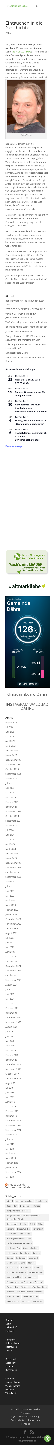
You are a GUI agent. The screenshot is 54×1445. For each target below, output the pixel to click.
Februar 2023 (11, 909)
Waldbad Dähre (13, 1296)
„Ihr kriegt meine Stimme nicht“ (20, 331)
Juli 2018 (9, 1139)
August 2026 (11, 722)
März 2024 (10, 848)
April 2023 (10, 900)
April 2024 (10, 844)
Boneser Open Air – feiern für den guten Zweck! (30, 394)
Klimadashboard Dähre (16, 352)
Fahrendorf (38, 1229)
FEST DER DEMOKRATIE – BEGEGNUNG (25, 309)
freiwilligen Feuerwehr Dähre (19, 1238)
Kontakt (25, 1423)
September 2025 (13, 773)
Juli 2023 (9, 886)
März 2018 (10, 1158)
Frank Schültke (25, 1233)
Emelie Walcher (23, 1229)
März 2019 (10, 1106)
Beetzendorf (12, 1206)
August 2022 (11, 933)
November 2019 (13, 1069)
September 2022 (13, 928)
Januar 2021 (11, 1012)
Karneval (36, 1253)
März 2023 (10, 905)
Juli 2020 (9, 1031)
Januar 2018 (11, 1167)
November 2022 (13, 923)
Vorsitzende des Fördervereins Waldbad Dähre (27, 1287)
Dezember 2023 (13, 862)
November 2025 (13, 764)
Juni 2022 (9, 942)
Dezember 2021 (13, 966)
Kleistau (10, 1258)
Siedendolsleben (36, 1272)
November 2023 (13, 867)
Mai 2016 (9, 1176)
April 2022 (10, 951)
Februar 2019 (11, 1111)
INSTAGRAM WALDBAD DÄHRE (27, 706)
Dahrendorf (12, 1224)
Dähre (8, 33)
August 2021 (11, 984)
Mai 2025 (9, 792)
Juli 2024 (9, 830)
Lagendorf (33, 1258)
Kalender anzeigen (14, 446)
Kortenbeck (21, 1258)
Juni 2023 (9, 891)
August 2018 (11, 1134)
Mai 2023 (9, 895)
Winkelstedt (37, 1301)
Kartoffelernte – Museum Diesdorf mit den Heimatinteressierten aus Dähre (31, 408)
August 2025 (11, 778)
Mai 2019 (9, 1097)
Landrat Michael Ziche (16, 1263)
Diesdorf (23, 1224)
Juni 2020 (9, 1036)
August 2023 (11, 881)
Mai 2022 (9, 947)
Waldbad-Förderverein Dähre (30, 1291)
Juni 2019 (9, 1092)
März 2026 (10, 745)
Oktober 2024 (12, 816)
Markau (31, 1263)
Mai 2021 (9, 998)
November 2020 (13, 1022)
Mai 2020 (9, 1040)
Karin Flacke (25, 1253)
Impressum (34, 1420)
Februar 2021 (11, 1008)
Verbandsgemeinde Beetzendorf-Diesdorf (25, 1282)
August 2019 (11, 1083)
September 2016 (13, 1172)
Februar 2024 (11, 853)
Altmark (10, 1201)
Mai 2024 (9, 839)
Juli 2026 (9, 727)
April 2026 (10, 741)
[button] (47, 1438)
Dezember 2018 (13, 1120)
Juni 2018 (9, 1144)
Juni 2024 (9, 834)
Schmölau (38, 1267)
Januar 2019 (11, 1115)
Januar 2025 (11, 806)
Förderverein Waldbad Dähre (19, 1243)
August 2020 (11, 1026)
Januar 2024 (11, 858)
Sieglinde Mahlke (14, 1277)
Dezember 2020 (13, 1017)
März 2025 (10, 797)
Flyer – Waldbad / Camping (25, 1416)
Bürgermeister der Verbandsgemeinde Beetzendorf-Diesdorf (23, 1217)
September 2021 (13, 980)
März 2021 (10, 1003)
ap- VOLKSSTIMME (22, 51)
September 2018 (13, 1130)
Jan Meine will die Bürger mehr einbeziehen (26, 326)
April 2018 (10, 1153)
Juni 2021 (9, 994)
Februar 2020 (11, 1055)
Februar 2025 (11, 802)
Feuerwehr (11, 1233)
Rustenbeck (26, 1267)
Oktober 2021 (12, 975)
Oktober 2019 (12, 1073)
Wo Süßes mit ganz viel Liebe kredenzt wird (26, 322)
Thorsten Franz (30, 1277)
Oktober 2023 (12, 872)
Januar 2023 (11, 914)
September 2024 (13, 820)
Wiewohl (26, 1301)
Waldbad (10, 1291)
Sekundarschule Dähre (16, 1272)
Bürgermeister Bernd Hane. (18, 1210)
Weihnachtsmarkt (30, 1296)
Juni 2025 (9, 787)
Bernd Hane (25, 1206)
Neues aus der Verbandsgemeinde (17, 1186)
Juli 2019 (9, 1087)
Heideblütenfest (13, 1248)
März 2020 (10, 1050)
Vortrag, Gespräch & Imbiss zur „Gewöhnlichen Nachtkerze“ (31, 422)
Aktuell (15, 1409)
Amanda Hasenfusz (24, 1201)
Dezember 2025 (13, 759)
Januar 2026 (11, 755)
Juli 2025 (9, 783)
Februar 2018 (11, 1162)
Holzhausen (12, 1253)
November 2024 (13, 811)
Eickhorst (10, 1229)
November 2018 (13, 1125)
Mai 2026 (9, 736)
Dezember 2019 (13, 1064)
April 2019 (10, 1101)
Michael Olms (12, 1267)
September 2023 (13, 876)
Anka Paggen (41, 1201)
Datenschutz (17, 1420)
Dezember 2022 (13, 919)
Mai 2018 (9, 1148)
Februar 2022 (11, 961)
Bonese (36, 1206)
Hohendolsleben (30, 1248)
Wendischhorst (13, 1301)
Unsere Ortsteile (31, 1409)
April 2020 (10, 1045)
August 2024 (11, 825)
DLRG (32, 1224)
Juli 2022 (9, 937)
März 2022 (10, 956)
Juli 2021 (9, 989)
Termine (25, 1413)
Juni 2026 (9, 731)
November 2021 (13, 970)
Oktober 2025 (12, 769)
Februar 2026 (11, 750)
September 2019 (13, 1078)
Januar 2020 (11, 1059)
